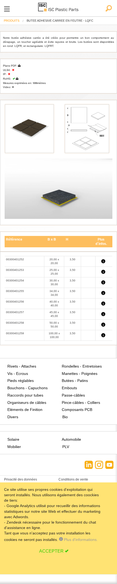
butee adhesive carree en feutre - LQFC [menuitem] (60, 20)
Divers (12, 417)
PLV (65, 447)
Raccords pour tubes (25, 395)
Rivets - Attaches (21, 366)
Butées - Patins (75, 380)
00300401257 (15, 312)
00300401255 (15, 291)
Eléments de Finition (24, 409)
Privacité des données (20, 479)
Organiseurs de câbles (26, 402)
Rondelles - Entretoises (82, 366)
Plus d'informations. (80, 539)
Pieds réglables (20, 380)
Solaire (13, 439)
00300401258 (15, 322)
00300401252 (15, 259)
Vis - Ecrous (17, 373)
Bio (65, 417)
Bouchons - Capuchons (27, 388)
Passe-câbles (73, 395)
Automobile (71, 439)
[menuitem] (11, 20)
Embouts (69, 388)
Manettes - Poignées (79, 373)
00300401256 (15, 301)
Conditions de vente (73, 479)
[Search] (108, 9)
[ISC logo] (58, 8)
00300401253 (15, 269)
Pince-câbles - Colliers (81, 402)
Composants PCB (77, 409)
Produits (11, 20)
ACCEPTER (51, 551)
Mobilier (14, 447)
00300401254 (15, 280)
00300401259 (15, 333)
